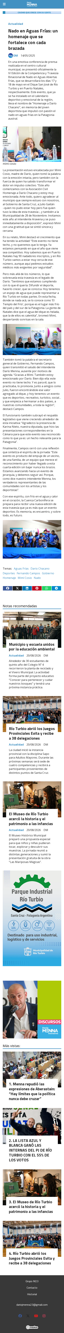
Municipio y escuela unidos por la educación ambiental (32, 646)
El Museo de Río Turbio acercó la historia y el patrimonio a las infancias (31, 819)
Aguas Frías (21, 568)
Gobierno (48, 573)
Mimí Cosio (25, 578)
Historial (32, 1294)
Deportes (9, 573)
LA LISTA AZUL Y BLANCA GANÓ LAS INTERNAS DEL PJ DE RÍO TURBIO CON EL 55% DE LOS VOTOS (30, 1150)
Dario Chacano (40, 568)
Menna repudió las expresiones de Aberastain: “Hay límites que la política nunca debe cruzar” (32, 1091)
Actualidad (15, 24)
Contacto (32, 1288)
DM (15, 55)
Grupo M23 (32, 1281)
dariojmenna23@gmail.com (32, 1305)
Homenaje (9, 578)
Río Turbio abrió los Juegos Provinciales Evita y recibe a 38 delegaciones (32, 733)
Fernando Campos (28, 573)
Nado (37, 578)
